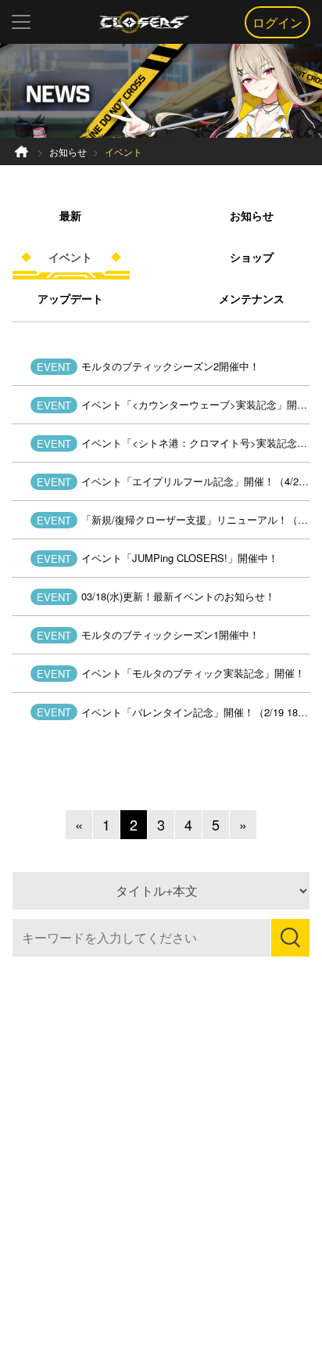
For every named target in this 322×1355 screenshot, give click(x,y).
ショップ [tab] (252, 257)
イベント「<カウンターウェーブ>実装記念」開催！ (195, 404)
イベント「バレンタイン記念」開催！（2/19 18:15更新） (195, 712)
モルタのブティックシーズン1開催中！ (170, 634)
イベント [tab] (70, 257)
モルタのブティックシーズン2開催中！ (170, 366)
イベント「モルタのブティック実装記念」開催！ (193, 672)
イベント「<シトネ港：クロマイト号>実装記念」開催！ (195, 442)
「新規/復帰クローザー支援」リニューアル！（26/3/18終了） (195, 519)
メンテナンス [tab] (251, 298)
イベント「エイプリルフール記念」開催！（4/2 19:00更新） (195, 481)
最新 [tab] (70, 215)
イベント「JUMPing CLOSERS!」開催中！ (179, 557)
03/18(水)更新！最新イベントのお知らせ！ (178, 596)
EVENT (54, 366)
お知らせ (68, 151)
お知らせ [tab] (252, 215)
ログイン (277, 22)
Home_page (21, 151)
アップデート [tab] (70, 298)
